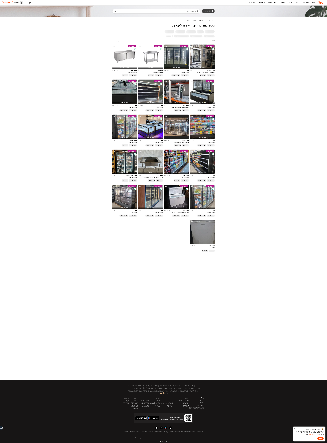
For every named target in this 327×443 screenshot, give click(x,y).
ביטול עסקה (147, 438)
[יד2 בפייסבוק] (161, 427)
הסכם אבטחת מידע (171, 438)
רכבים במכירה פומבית (167, 403)
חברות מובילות (134, 402)
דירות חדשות (129, 438)
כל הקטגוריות (134, 400)
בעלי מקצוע (126, 402)
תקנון (199, 438)
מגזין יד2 (127, 403)
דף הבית (213, 20)
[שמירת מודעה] (192, 46)
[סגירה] (295, 428)
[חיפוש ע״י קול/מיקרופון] (197, 11)
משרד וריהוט (145, 406)
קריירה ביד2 (138, 438)
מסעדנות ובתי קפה (191, 20)
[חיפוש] (115, 11)
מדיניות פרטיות (182, 438)
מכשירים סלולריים (155, 403)
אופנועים (185, 403)
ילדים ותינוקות (145, 400)
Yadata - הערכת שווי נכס (196, 409)
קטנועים (185, 405)
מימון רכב (170, 406)
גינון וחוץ (146, 405)
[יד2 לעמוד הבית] (321, 2)
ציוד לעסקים (201, 20)
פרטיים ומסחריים (183, 400)
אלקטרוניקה (157, 402)
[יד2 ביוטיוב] (156, 427)
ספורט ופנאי (157, 405)
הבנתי (320, 438)
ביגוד (159, 406)
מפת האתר (161, 438)
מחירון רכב (170, 405)
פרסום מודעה (6, 2)
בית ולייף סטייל (144, 403)
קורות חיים (135, 405)
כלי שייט (185, 406)
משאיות (185, 402)
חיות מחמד (126, 400)
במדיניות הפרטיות (314, 434)
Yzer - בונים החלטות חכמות (196, 407)
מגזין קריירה (134, 406)
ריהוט (158, 400)
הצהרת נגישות (191, 438)
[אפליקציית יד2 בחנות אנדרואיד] (165, 427)
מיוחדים (171, 400)
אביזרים (171, 402)
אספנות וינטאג (145, 402)
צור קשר (154, 438)
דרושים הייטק (134, 403)
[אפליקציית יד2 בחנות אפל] (170, 427)
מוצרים (207, 20)
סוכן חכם (135, 408)
